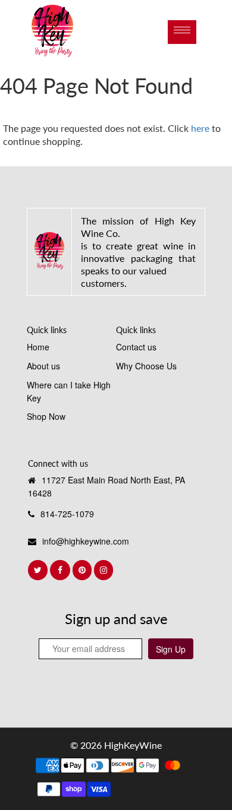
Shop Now (46, 416)
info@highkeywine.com (85, 541)
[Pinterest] (83, 570)
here (200, 128)
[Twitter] (39, 570)
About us (43, 366)
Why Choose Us (146, 366)
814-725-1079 (67, 514)
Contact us (136, 347)
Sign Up (171, 649)
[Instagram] (104, 570)
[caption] (49, 251)
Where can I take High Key (69, 391)
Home (38, 347)
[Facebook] (61, 570)
